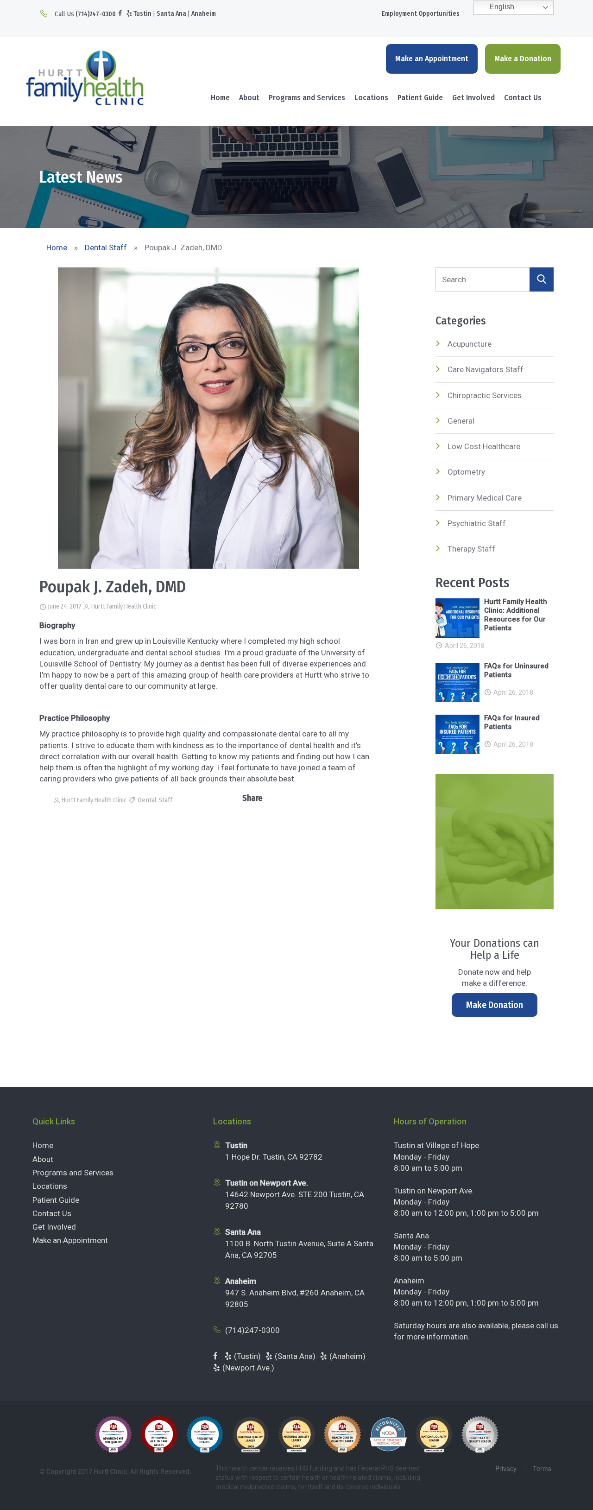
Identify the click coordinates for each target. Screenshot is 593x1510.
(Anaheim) (347, 1356)
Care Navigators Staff (486, 369)
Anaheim (203, 14)
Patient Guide (420, 97)
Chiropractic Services (485, 395)
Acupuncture (470, 344)
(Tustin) (247, 1356)
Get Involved (473, 97)
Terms (542, 1468)
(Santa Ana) (295, 1356)
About (249, 97)
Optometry (466, 471)
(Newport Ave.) (248, 1367)
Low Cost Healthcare (484, 446)
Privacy (506, 1468)
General (461, 420)
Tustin (142, 14)
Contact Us (523, 97)
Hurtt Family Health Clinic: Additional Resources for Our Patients (515, 614)
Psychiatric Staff (477, 523)
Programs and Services (307, 97)
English (500, 7)
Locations (371, 97)
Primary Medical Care (485, 497)
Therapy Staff (471, 548)
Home (220, 97)
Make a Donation (522, 58)
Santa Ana (171, 14)
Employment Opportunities (421, 14)
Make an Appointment (431, 58)
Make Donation (494, 1004)
